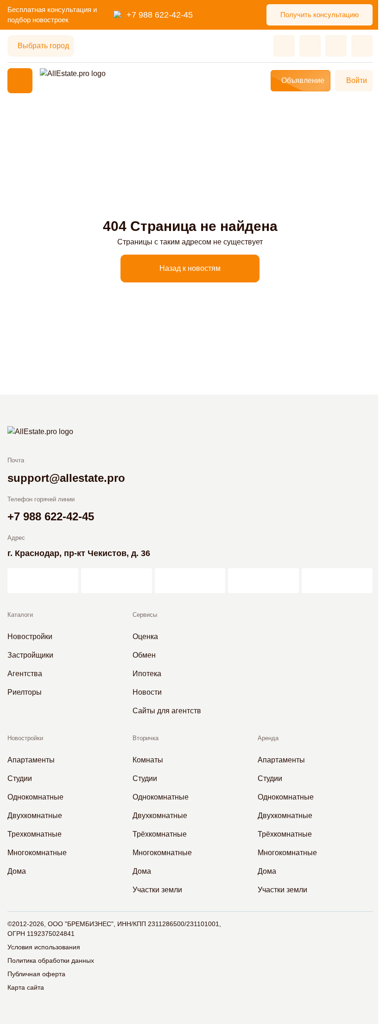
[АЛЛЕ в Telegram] (337, 580)
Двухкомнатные (34, 815)
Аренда (268, 738)
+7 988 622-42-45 (160, 14)
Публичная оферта (36, 974)
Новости (147, 692)
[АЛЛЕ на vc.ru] (42, 580)
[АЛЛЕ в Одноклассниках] (263, 580)
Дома (16, 871)
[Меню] (19, 80)
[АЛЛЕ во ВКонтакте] (190, 580)
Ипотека (147, 674)
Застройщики (30, 655)
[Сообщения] (336, 46)
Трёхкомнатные (160, 834)
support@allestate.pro (66, 478)
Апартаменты (31, 760)
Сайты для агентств (167, 711)
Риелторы (24, 692)
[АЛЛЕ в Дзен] (116, 580)
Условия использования (43, 947)
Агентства (24, 674)
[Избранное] (284, 46)
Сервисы (145, 614)
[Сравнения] (310, 46)
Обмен (144, 655)
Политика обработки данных (50, 960)
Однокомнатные (35, 797)
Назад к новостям (190, 268)
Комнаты (148, 760)
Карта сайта (25, 987)
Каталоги (20, 614)
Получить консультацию (319, 15)
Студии (19, 778)
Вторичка (145, 738)
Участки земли (157, 890)
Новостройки (29, 636)
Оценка (145, 636)
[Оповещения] (362, 46)
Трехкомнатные (34, 834)
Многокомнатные (37, 853)
